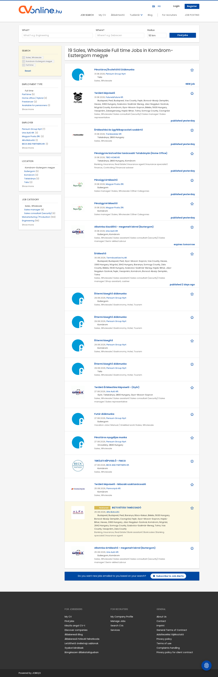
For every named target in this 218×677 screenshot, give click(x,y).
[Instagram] (26, 617)
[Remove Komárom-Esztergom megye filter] (23, 167)
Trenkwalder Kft (113, 134)
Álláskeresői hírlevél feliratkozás (82, 639)
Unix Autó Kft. (112, 231)
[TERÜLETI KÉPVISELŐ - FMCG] (78, 465)
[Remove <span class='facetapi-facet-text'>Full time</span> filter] (23, 65)
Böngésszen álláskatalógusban (82, 652)
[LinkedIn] (31, 617)
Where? (100, 30)
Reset (28, 70)
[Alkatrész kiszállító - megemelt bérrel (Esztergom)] (78, 231)
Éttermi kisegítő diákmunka (110, 293)
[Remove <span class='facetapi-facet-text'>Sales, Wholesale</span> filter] (23, 57)
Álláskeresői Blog (74, 634)
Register (192, 6)
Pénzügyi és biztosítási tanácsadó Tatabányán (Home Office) (130, 153)
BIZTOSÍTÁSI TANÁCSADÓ (126, 507)
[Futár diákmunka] (78, 418)
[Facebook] (21, 617)
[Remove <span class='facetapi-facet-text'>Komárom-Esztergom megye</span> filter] (23, 61)
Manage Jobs (118, 621)
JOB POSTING (192, 15)
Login (176, 6)
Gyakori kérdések (74, 647)
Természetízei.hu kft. (116, 257)
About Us (161, 616)
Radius (151, 30)
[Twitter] (36, 617)
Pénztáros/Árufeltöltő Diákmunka (114, 69)
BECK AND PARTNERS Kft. (117, 465)
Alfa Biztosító (112, 512)
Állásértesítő (118, 15)
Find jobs (69, 621)
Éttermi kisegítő (103, 340)
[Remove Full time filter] (23, 90)
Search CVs (117, 625)
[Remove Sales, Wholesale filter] (23, 206)
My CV (102, 15)
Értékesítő (100, 253)
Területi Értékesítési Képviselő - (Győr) (116, 387)
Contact (161, 621)
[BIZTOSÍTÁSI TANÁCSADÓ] (78, 512)
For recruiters (169, 15)
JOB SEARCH (87, 15)
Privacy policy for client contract (175, 652)
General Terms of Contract (172, 630)
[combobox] (57, 35)
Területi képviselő (104, 93)
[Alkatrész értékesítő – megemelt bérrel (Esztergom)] (78, 552)
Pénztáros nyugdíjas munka (110, 437)
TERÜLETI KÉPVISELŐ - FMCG (110, 460)
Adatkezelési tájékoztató (170, 634)
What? (25, 30)
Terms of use (164, 643)
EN (153, 6)
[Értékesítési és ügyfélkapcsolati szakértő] (78, 134)
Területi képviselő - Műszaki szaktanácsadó (120, 484)
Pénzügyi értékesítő (106, 180)
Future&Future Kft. (115, 97)
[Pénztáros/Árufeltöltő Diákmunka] (78, 74)
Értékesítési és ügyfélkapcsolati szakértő (118, 129)
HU (159, 6)
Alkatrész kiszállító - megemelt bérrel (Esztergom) (124, 226)
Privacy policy (164, 639)
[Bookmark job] (192, 69)
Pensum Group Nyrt (116, 73)
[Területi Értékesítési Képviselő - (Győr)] (78, 392)
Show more (28, 109)
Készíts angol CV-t (75, 625)
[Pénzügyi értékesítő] (78, 184)
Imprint (161, 625)
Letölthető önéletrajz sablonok (81, 643)
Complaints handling (168, 647)
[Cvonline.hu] (40, 10)
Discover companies (76, 630)
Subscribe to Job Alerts (170, 576)
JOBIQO (36, 673)
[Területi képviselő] (78, 98)
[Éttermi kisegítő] (78, 345)
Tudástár (135, 15)
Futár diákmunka (104, 414)
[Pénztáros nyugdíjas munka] (78, 442)
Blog (150, 15)
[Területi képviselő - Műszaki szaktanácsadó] (78, 489)
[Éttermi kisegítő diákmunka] (78, 298)
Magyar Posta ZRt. (115, 184)
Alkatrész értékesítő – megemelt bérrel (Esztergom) (125, 547)
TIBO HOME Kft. (113, 157)
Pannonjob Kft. (113, 488)
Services (115, 630)
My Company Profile (122, 616)
